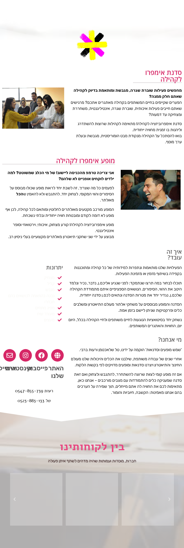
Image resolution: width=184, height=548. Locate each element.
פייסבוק (37, 368)
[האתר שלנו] (57, 355)
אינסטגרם (18, 368)
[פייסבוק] (41, 355)
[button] (169, 499)
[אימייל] (9, 355)
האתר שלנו (56, 372)
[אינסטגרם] (25, 355)
